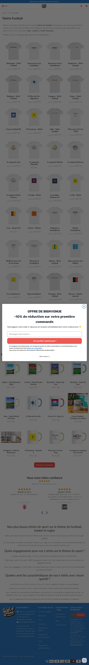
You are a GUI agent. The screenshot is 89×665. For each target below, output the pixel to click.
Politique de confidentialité (34, 348)
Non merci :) (45, 356)
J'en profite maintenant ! (44, 341)
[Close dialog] (84, 307)
